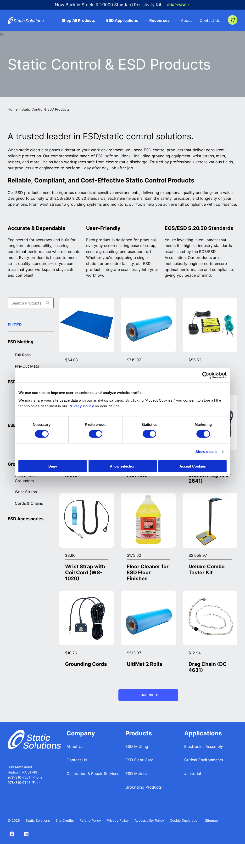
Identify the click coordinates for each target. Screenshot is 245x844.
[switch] (95, 434)
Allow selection (122, 466)
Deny (52, 466)
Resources (159, 20)
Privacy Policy (81, 406)
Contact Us (210, 20)
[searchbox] (31, 303)
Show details (206, 452)
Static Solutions (38, 820)
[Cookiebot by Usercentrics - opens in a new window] (206, 375)
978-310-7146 (19, 782)
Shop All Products (78, 20)
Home (12, 109)
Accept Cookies (192, 466)
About (186, 20)
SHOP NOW (176, 4)
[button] (232, 20)
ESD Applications (122, 20)
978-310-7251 (19, 777)
